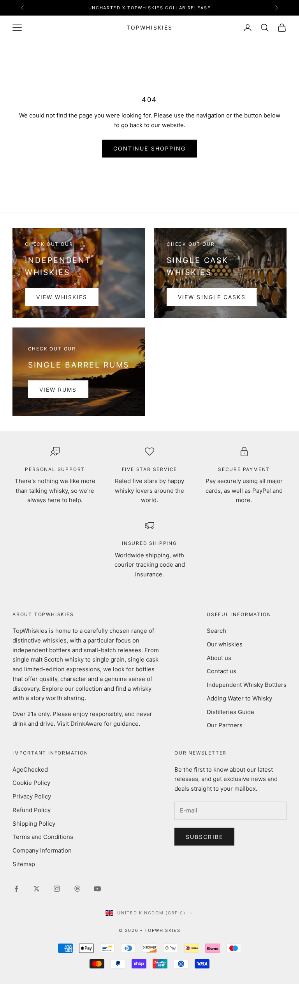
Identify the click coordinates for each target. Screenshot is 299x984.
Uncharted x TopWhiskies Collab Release (149, 8)
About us (219, 658)
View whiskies (61, 297)
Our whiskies (225, 644)
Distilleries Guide (230, 712)
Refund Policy (31, 810)
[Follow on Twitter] (36, 889)
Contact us (221, 671)
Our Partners (225, 725)
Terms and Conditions (42, 836)
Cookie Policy (31, 782)
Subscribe (204, 836)
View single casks (212, 297)
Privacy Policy (31, 796)
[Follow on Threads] (77, 889)
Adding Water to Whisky (239, 698)
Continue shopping (149, 148)
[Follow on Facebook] (16, 889)
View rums (58, 389)
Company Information (42, 850)
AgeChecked (30, 769)
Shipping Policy (33, 823)
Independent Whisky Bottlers (247, 684)
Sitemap (23, 864)
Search (216, 630)
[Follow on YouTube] (97, 889)
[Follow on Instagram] (57, 889)
